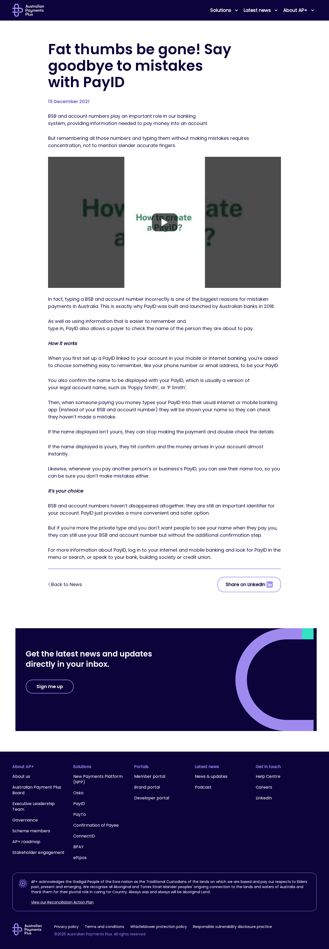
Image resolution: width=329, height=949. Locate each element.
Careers (264, 787)
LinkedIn (264, 798)
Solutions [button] (220, 10)
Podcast (203, 787)
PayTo (79, 814)
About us (21, 776)
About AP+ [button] (295, 10)
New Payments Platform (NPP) (98, 779)
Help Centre (268, 776)
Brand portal (147, 787)
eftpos (80, 858)
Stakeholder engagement (38, 852)
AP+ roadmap (26, 842)
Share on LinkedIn (245, 584)
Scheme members (31, 831)
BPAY (78, 847)
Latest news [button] (257, 10)
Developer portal (151, 798)
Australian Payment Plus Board (36, 790)
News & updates (211, 776)
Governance (25, 820)
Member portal (149, 776)
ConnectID (84, 836)
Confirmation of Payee (96, 825)
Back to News (66, 584)
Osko (78, 793)
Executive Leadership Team (33, 806)
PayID (79, 804)
